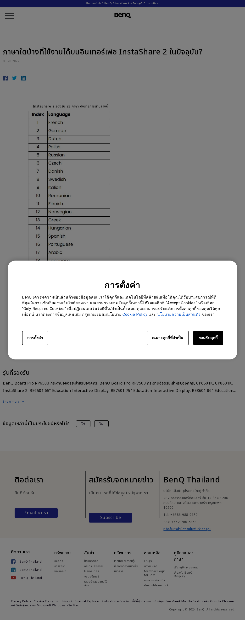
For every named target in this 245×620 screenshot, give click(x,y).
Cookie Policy (134, 314)
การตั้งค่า (35, 338)
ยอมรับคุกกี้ (208, 338)
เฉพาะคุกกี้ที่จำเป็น (167, 338)
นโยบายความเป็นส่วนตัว (178, 314)
